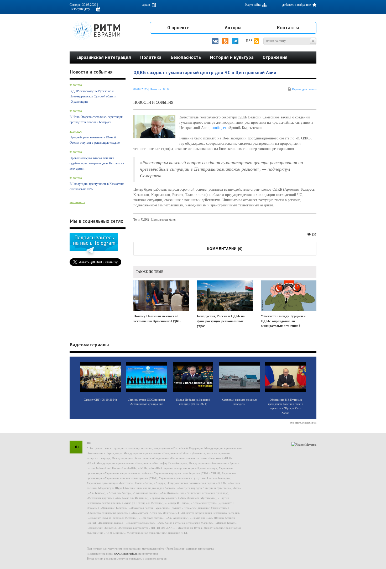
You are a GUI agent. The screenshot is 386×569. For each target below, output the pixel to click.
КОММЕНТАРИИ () (225, 249)
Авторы (233, 27)
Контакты (288, 27)
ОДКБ (145, 219)
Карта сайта (253, 5)
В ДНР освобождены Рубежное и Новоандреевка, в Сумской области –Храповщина (93, 96)
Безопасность (185, 57)
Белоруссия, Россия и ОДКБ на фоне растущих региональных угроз (221, 321)
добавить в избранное (296, 5)
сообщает (219, 128)
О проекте (178, 27)
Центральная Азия (163, 219)
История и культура (232, 57)
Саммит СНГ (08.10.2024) (100, 399)
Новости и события (153, 103)
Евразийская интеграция (103, 57)
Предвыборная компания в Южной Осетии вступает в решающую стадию (95, 139)
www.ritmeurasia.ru (126, 553)
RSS (250, 41)
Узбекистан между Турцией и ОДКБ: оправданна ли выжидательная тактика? (283, 321)
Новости (156, 89)
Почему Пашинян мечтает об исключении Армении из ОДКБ (157, 318)
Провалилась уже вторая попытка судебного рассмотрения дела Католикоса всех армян (97, 163)
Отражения (275, 57)
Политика (150, 57)
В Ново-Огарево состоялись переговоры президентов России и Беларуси (96, 119)
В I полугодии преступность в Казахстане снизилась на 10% (97, 186)
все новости (77, 202)
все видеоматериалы (303, 422)
